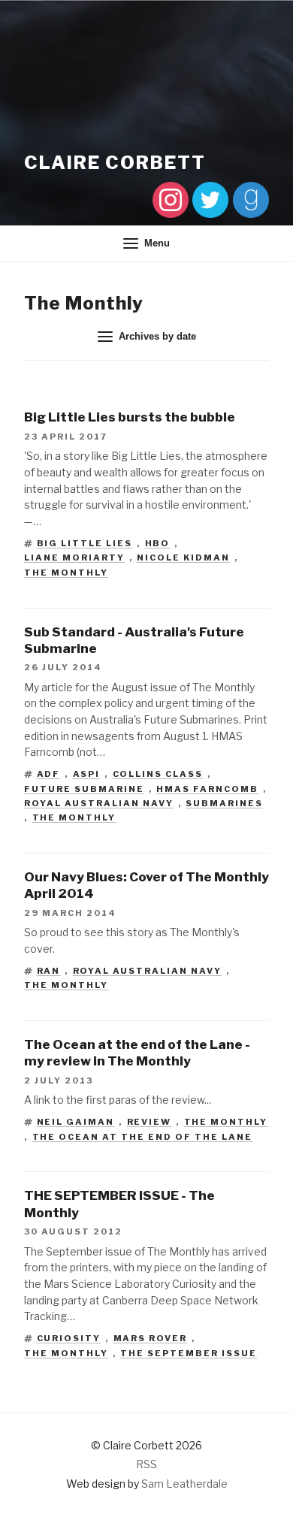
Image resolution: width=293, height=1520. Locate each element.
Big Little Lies (85, 543)
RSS (146, 1464)
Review (149, 1122)
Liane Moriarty (74, 557)
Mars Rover (150, 1338)
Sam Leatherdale (184, 1483)
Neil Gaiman (76, 1122)
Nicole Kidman (183, 557)
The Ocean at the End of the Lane (142, 1137)
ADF (49, 774)
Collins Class (158, 774)
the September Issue (188, 1353)
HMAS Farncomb (207, 789)
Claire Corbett (115, 163)
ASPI (87, 774)
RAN (49, 970)
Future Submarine (84, 789)
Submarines (224, 803)
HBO (158, 543)
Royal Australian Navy (99, 803)
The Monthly (66, 572)
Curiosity (69, 1338)
